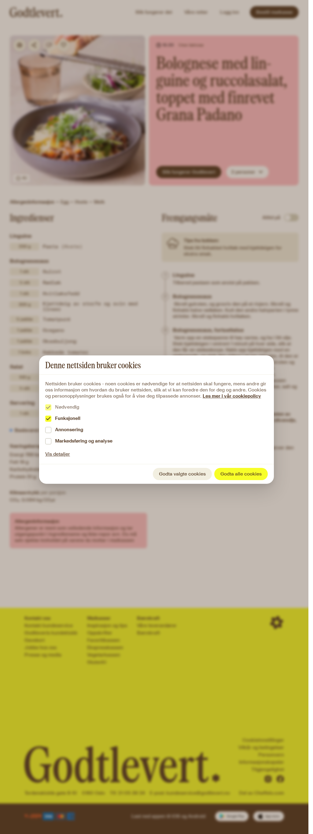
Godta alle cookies (241, 474)
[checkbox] (48, 407)
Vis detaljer (57, 454)
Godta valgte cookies (182, 474)
